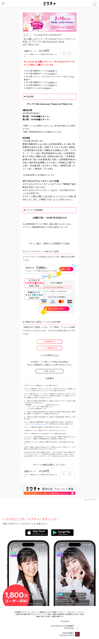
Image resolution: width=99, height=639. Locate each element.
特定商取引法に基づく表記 (74, 614)
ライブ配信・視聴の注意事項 (53, 614)
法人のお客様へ (52, 612)
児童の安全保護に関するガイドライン (29, 614)
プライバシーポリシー (30, 612)
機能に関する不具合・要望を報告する (49, 616)
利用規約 (18, 612)
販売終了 (27, 35)
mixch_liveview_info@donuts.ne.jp (34, 424)
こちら (56, 355)
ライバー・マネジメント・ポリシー (71, 612)
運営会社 (43, 612)
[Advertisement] (49, 506)
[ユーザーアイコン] (94, 3)
